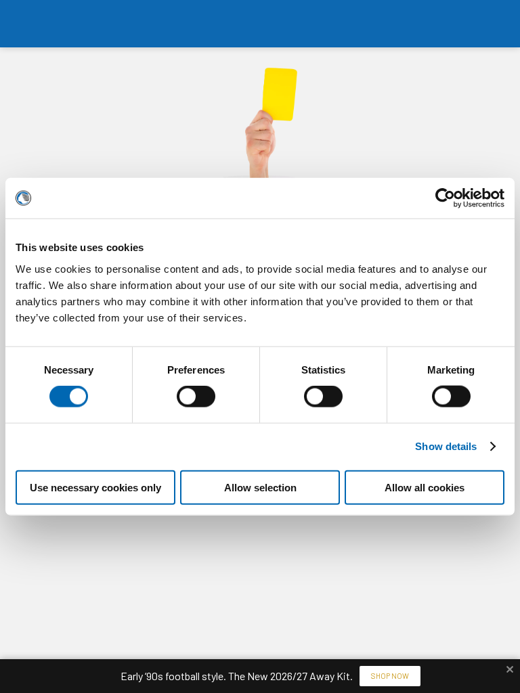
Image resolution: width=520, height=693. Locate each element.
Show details (446, 446)
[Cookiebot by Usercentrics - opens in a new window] (445, 198)
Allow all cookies (424, 487)
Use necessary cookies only (95, 487)
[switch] (196, 410)
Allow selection (260, 487)
